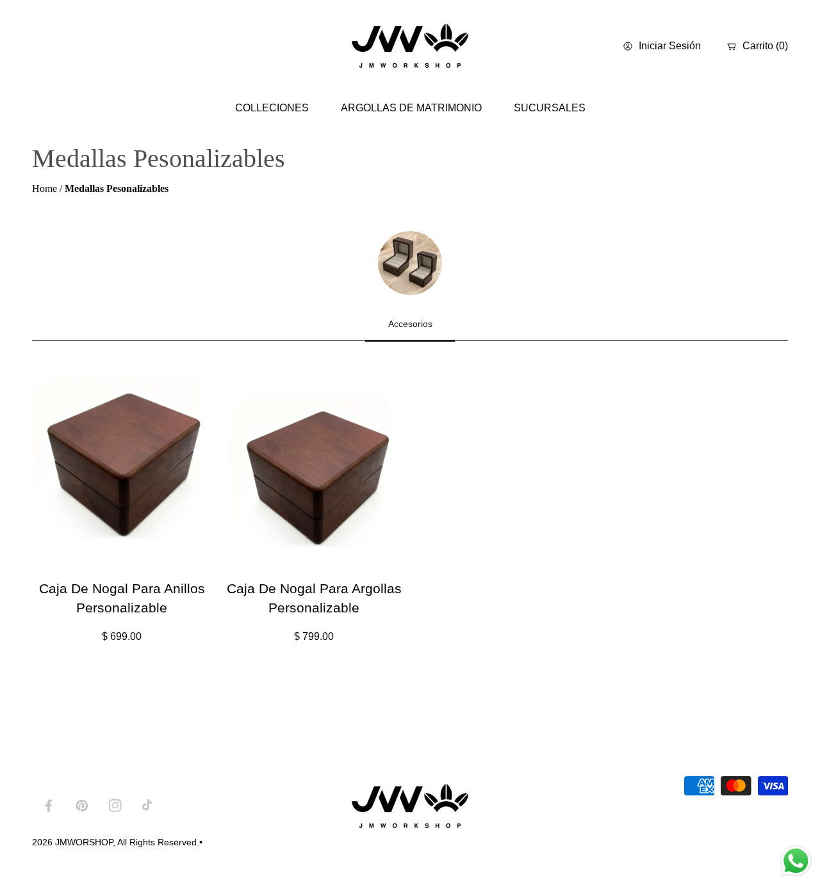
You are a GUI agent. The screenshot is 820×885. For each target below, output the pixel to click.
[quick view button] (58, 550)
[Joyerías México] (410, 46)
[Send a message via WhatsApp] (796, 861)
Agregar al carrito (148, 549)
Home (44, 188)
